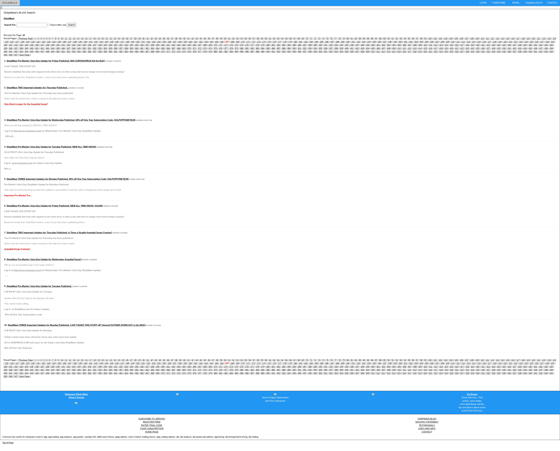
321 (483, 45)
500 (320, 51)
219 (500, 41)
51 (229, 38)
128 (22, 41)
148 (127, 41)
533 (493, 51)
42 (192, 38)
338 (21, 48)
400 (346, 48)
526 (457, 51)
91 (392, 38)
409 (394, 48)
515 (399, 51)
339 (26, 48)
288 (310, 45)
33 (156, 38)
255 (136, 45)
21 (107, 38)
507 (357, 51)
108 (472, 38)
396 (325, 48)
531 (483, 51)
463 (126, 51)
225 (531, 41)
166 (222, 41)
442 (16, 51)
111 (487, 38)
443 (21, 51)
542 (540, 51)
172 (253, 41)
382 (252, 48)
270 (215, 45)
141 (90, 41)
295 (346, 45)
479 (210, 51)
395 (320, 48)
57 (254, 38)
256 (142, 45)
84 (364, 38)
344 (52, 48)
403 (362, 48)
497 (304, 51)
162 (201, 41)
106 (461, 38)
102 (440, 38)
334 (551, 45)
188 (337, 41)
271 (220, 45)
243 (73, 45)
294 (341, 45)
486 (247, 51)
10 (62, 38)
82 (356, 38)
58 (258, 38)
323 (493, 45)
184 (316, 41)
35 (164, 38)
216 (484, 41)
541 (535, 51)
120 (533, 38)
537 (514, 51)
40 (184, 38)
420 (451, 48)
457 (94, 51)
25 (123, 38)
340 (31, 48)
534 (499, 51)
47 (213, 38)
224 (526, 41)
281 (273, 45)
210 (453, 41)
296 (352, 45)
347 (68, 48)
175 (269, 41)
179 (290, 41)
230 (5, 45)
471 (168, 51)
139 (80, 41)
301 (378, 45)
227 (542, 41)
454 (79, 51)
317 (462, 45)
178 (285, 41)
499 (315, 51)
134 (54, 41)
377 (226, 48)
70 (307, 38)
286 (299, 45)
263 (178, 45)
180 (295, 41)
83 (360, 38)
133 (48, 41)
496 (299, 51)
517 (409, 51)
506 (352, 51)
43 (196, 38)
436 (535, 48)
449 (52, 51)
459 (105, 51)
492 (278, 51)
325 (504, 45)
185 (321, 41)
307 (409, 45)
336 (10, 48)
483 (231, 51)
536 (509, 51)
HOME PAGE (151, 432)
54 (241, 38)
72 (315, 38)
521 (430, 51)
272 (226, 45)
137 (69, 41)
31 (147, 38)
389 (289, 48)
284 (289, 45)
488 (257, 51)
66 (290, 38)
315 (451, 45)
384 (262, 48)
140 (85, 41)
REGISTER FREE (152, 422)
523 (441, 51)
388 (283, 48)
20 (103, 38)
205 (426, 41)
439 (551, 48)
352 (94, 48)
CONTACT (552, 2)
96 (413, 38)
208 (442, 41)
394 (315, 48)
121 (538, 38)
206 (432, 41)
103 (445, 38)
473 (178, 51)
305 (399, 45)
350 (84, 48)
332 (540, 45)
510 (373, 51)
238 (47, 45)
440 (5, 51)
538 (520, 51)
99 (425, 38)
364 (157, 48)
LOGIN (483, 2)
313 (441, 45)
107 (466, 38)
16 (86, 38)
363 (152, 48)
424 (472, 48)
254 (131, 45)
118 (523, 38)
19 (98, 38)
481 (220, 51)
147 (122, 41)
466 (142, 51)
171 (248, 41)
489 (262, 51)
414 (420, 48)
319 (472, 45)
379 (236, 48)
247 (94, 45)
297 (357, 45)
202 (411, 41)
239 (52, 45)
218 (494, 41)
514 (394, 51)
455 (84, 51)
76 (331, 38)
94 (405, 38)
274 (236, 45)
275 (241, 45)
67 (294, 38)
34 (160, 38)
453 (73, 51)
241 (63, 45)
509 (367, 51)
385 (268, 48)
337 (16, 48)
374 (210, 48)
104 (451, 38)
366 (168, 48)
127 (17, 41)
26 (127, 38)
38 (176, 38)
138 (75, 41)
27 (131, 38)
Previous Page (26, 38)
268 (205, 45)
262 (173, 45)
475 (189, 51)
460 (110, 51)
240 (58, 45)
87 (376, 38)
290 (320, 45)
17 (90, 38)
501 (325, 51)
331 (535, 45)
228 (547, 41)
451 (63, 51)
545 (5, 55)
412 (409, 48)
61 (270, 38)
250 (110, 45)
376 (220, 48)
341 (37, 48)
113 (497, 38)
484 (236, 51)
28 (135, 38)
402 (357, 48)
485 (241, 51)
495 (294, 51)
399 (341, 48)
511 (378, 51)
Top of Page (8, 442)
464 (131, 51)
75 (327, 38)
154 (159, 41)
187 (332, 41)
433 (520, 48)
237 (42, 45)
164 (211, 41)
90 (388, 38)
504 (341, 51)
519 (420, 51)
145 (111, 41)
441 (10, 51)
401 (352, 48)
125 (6, 41)
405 (373, 48)
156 (169, 41)
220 (505, 41)
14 (78, 38)
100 (430, 38)
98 (421, 38)
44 (201, 38)
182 (306, 41)
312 (436, 45)
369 (184, 48)
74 (323, 38)
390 (294, 48)
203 (416, 41)
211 (458, 41)
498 (310, 51)
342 (42, 48)
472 (173, 51)
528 (467, 51)
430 (504, 48)
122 (544, 38)
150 (138, 41)
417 (436, 48)
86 (372, 38)
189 (342, 41)
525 (451, 51)
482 (226, 51)
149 (132, 41)
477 (199, 51)
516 (404, 51)
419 (446, 48)
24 (119, 38)
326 (509, 45)
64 (282, 38)
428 (493, 48)
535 (504, 51)
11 (66, 38)
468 (152, 51)
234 (26, 45)
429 (499, 48)
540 (530, 51)
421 (457, 48)
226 (536, 41)
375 (215, 48)
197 (384, 41)
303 (388, 45)
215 (479, 41)
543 (546, 51)
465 (136, 51)
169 (237, 41)
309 (420, 45)
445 (31, 51)
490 (268, 51)
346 (63, 48)
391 (299, 48)
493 (283, 51)
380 (241, 48)
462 (121, 51)
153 (153, 41)
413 (414, 48)
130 (33, 41)
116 (512, 38)
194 (369, 41)
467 (147, 51)
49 (221, 38)
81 (352, 38)
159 (185, 41)
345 (58, 48)
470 (163, 51)
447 (42, 51)
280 (268, 45)
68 (299, 38)
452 (68, 51)
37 (172, 38)
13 (74, 38)
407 (383, 48)
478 (205, 51)
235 (31, 45)
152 (148, 41)
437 (540, 48)
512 (383, 51)
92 (397, 38)
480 (215, 51)
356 (115, 48)
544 (551, 51)
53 (237, 38)
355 (110, 48)
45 (205, 38)
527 (462, 51)
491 (273, 51)
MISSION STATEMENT (426, 422)
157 (174, 41)
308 (415, 45)
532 (488, 51)
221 (510, 41)
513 (388, 51)
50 (225, 38)
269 (210, 45)
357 (121, 48)
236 (37, 45)
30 (143, 38)
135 (59, 41)
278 (257, 45)
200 (400, 41)
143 (101, 41)
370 (189, 48)
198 (390, 41)
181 (300, 41)
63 (278, 38)
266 (194, 45)
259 (157, 45)
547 (16, 55)
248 (100, 45)
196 (379, 41)
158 (180, 41)
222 (515, 41)
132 (43, 41)
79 (343, 38)
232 (16, 45)
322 (488, 45)
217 (489, 41)
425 (478, 48)
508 (362, 51)
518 (414, 51)
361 (142, 48)
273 (231, 45)
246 (89, 45)
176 (274, 41)
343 (47, 48)
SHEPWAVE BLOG (427, 418)
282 (278, 45)
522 (436, 51)
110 (482, 38)
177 (279, 41)
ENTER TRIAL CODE (151, 425)
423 (467, 48)
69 (303, 38)
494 (289, 51)
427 (488, 48)
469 (157, 51)
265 (189, 45)
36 (168, 38)
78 (339, 38)
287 (304, 45)
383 (257, 48)
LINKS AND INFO (426, 428)
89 (384, 38)
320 (478, 45)
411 (404, 48)
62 (274, 38)
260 (163, 45)
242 (68, 45)
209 (447, 41)
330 (530, 45)
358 (126, 48)
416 (430, 48)
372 (199, 48)
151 (143, 41)
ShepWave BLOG (533, 2)
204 (421, 41)
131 (38, 41)
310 (425, 45)
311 (430, 45)
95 (409, 38)
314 (446, 45)
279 (262, 45)
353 (100, 48)
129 (27, 41)
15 (82, 38)
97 (417, 38)
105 (456, 38)
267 (199, 45)
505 (346, 51)
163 (206, 41)
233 (21, 45)
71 (311, 38)
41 (188, 38)
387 (278, 48)
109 (477, 38)
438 (546, 48)
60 (266, 38)
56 (250, 38)
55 (245, 38)
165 (216, 41)
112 (492, 38)
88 (380, 38)
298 (362, 45)
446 (37, 51)
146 (117, 41)
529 (472, 51)
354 (105, 48)
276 (247, 45)
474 (184, 51)
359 (131, 48)
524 (446, 51)
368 (178, 48)
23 (115, 38)
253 (126, 45)
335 (5, 48)
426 (483, 48)
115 (507, 38)
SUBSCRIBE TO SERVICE (151, 418)
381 (247, 48)
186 (327, 41)
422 (462, 48)
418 (441, 48)
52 (233, 38)
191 (353, 41)
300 (373, 45)
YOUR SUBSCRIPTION (151, 428)
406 (378, 48)
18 (94, 38)
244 (79, 45)
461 (115, 51)
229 (552, 41)
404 (367, 48)
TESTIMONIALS (427, 425)
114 (502, 38)
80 (347, 38)
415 (425, 48)
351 (89, 48)
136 (64, 41)
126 (12, 41)
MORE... (516, 2)
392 (304, 48)
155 (164, 41)
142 (96, 41)
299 (367, 45)
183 (311, 41)
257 (147, 45)
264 (184, 45)
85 (368, 38)
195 (374, 41)
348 (73, 48)
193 (363, 41)
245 (84, 45)
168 (232, 41)
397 (331, 48)
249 (105, 45)
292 (331, 45)
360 (136, 48)
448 (47, 51)
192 (358, 41)
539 (525, 51)
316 (457, 45)
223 (521, 41)
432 (514, 48)
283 (283, 45)
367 (173, 48)
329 (525, 45)
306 (404, 45)
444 (26, 51)
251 (115, 45)
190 (348, 41)
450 (58, 51)
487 (252, 51)
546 (10, 55)
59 (262, 38)
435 (530, 48)
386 (273, 48)
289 (315, 45)
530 (478, 51)
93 (401, 38)
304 (394, 45)
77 (335, 38)
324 (499, 45)
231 (10, 45)
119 (528, 38)
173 (258, 41)
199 (395, 41)
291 (325, 45)
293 (336, 45)
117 (518, 38)
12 (70, 38)
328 (520, 45)
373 (205, 48)
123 (549, 38)
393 (310, 48)
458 (100, 51)
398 (336, 48)
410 (399, 48)
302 (383, 45)
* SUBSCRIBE (498, 2)
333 (546, 45)
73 (319, 38)
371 (194, 48)
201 (405, 41)
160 (190, 41)
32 (151, 38)
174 (264, 41)
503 (336, 51)
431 (509, 48)
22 (111, 38)
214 (473, 41)
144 (106, 41)
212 (463, 41)
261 (168, 45)
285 (294, 45)
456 (89, 51)
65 (286, 38)
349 (79, 48)
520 (425, 51)
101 (435, 38)
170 (243, 41)
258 (152, 45)
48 (217, 38)
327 (514, 45)
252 (121, 45)
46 (209, 38)
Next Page (24, 55)
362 (147, 48)
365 (163, 48)
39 (180, 38)
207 (437, 41)
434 (525, 48)
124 (554, 38)
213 (468, 41)
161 (195, 41)
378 (231, 48)
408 (388, 48)
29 (139, 38)
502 (331, 51)
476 (194, 51)
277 (252, 45)
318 (467, 45)
